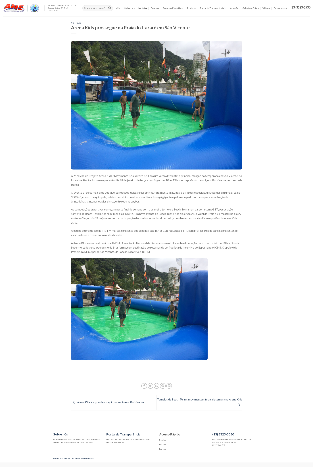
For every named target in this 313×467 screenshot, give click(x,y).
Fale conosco (280, 8)
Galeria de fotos (250, 8)
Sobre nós (129, 8)
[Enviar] (109, 8)
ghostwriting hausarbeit (74, 458)
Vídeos (266, 8)
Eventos (155, 8)
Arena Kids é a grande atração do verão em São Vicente (110, 402)
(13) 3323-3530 (223, 434)
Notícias (142, 8)
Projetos (191, 8)
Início (117, 8)
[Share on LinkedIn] (169, 386)
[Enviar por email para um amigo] (156, 386)
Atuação (234, 8)
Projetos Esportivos (173, 8)
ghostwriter (58, 458)
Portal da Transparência (212, 8)
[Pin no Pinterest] (163, 386)
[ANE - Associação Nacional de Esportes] (21, 8)
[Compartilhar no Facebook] (144, 386)
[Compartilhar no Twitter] (150, 386)
